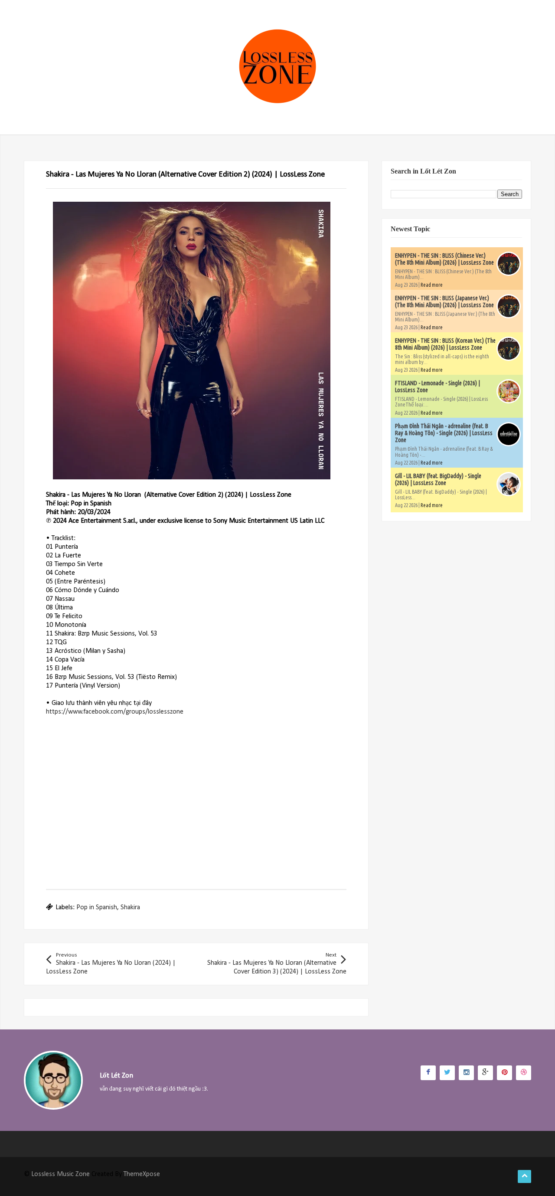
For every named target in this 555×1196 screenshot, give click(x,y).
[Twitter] (447, 1072)
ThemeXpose (142, 1174)
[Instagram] (466, 1072)
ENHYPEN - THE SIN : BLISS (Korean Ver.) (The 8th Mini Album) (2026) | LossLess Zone (445, 344)
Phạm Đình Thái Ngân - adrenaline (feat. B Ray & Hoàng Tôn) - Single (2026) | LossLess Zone (444, 433)
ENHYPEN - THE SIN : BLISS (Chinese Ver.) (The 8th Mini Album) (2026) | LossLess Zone (444, 259)
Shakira (130, 907)
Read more (432, 285)
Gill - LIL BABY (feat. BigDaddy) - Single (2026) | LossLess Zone (438, 479)
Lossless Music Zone (60, 1174)
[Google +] (485, 1072)
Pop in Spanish (96, 907)
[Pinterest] (504, 1072)
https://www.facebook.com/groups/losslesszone (114, 711)
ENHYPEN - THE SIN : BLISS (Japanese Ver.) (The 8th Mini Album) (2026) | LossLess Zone (444, 301)
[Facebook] (428, 1072)
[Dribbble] (523, 1072)
